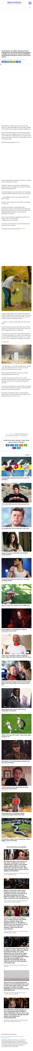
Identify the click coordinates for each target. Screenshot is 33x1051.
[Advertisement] (16, 29)
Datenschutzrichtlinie (6, 1036)
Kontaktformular (5, 1037)
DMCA (21, 1036)
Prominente (24, 435)
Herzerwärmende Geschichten (12, 435)
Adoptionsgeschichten (21, 434)
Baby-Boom (17, 59)
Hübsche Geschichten (14, 2)
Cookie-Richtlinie (15, 1036)
